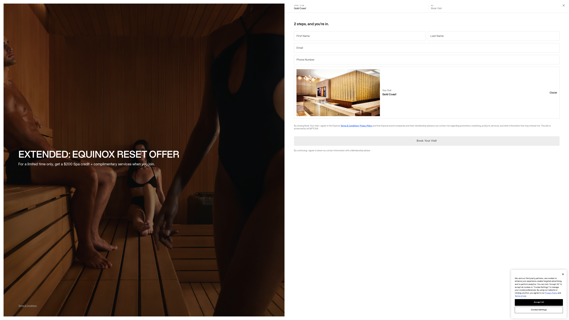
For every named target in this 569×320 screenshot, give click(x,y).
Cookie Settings (539, 310)
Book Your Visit (427, 141)
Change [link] (553, 93)
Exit (563, 5)
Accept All (539, 302)
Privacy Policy (366, 126)
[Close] (563, 274)
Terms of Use (520, 296)
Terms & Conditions (27, 306)
